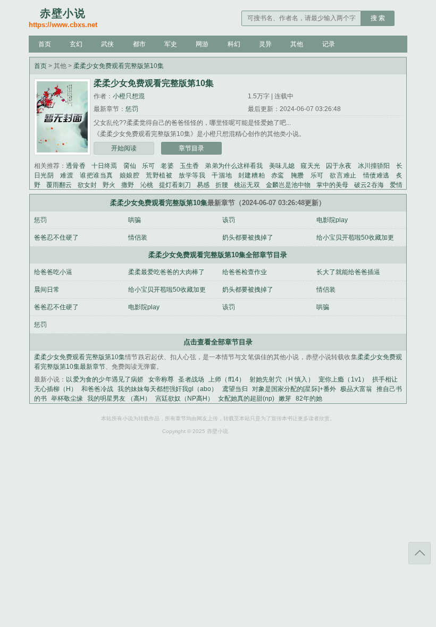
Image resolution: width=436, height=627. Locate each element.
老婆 (167, 166)
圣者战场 (191, 379)
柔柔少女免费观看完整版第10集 (118, 66)
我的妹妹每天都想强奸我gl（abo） (167, 389)
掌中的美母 (332, 185)
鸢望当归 (235, 389)
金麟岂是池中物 (288, 185)
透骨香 (75, 166)
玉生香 (189, 166)
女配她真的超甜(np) (246, 398)
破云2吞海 (368, 185)
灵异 (265, 44)
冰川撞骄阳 (374, 166)
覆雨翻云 (59, 185)
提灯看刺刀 (175, 185)
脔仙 (129, 166)
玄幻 (76, 44)
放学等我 (192, 175)
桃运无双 (246, 185)
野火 (109, 185)
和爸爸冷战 (97, 389)
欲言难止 (343, 175)
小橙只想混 (129, 96)
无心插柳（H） (56, 389)
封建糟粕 (251, 175)
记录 (328, 44)
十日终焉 (104, 166)
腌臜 (297, 175)
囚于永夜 (339, 166)
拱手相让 (385, 379)
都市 (139, 44)
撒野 (127, 185)
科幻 (234, 44)
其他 (296, 44)
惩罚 (131, 109)
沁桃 (146, 185)
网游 (202, 44)
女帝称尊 (161, 379)
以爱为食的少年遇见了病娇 (105, 379)
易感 (203, 185)
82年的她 (309, 398)
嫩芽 (285, 398)
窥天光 (310, 166)
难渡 (66, 175)
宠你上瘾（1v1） (343, 379)
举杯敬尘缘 (67, 398)
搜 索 (378, 18)
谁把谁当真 (96, 175)
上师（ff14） (226, 379)
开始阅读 (124, 148)
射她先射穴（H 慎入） (281, 379)
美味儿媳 (282, 166)
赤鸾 (277, 175)
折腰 (221, 185)
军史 (170, 44)
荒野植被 (159, 175)
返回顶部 (419, 553)
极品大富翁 (356, 389)
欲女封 (87, 185)
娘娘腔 (130, 175)
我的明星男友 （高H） (119, 398)
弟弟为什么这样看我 (234, 166)
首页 (44, 44)
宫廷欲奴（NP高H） (184, 398)
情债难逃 (376, 175)
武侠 (107, 44)
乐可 (148, 166)
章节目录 (191, 148)
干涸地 (222, 175)
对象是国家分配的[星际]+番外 (294, 389)
